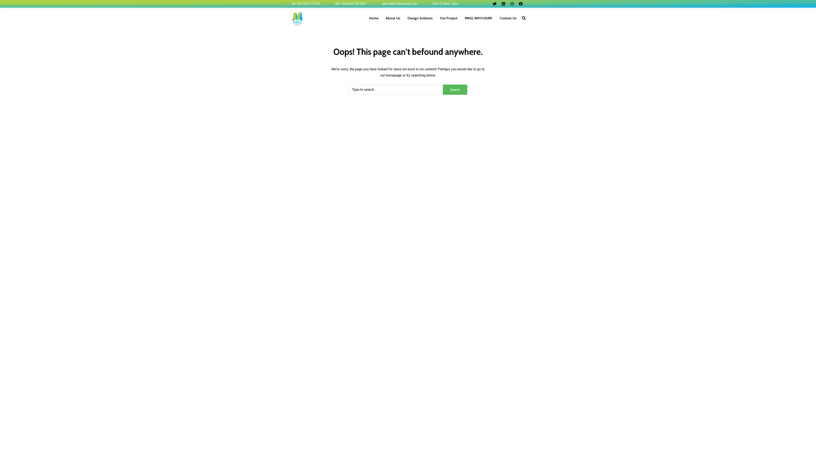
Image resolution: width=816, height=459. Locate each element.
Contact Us (508, 18)
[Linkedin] (503, 4)
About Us (393, 18)
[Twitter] (495, 4)
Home (373, 18)
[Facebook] (521, 4)
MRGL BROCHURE (478, 18)
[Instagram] (512, 4)
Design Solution (420, 18)
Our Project (449, 18)
